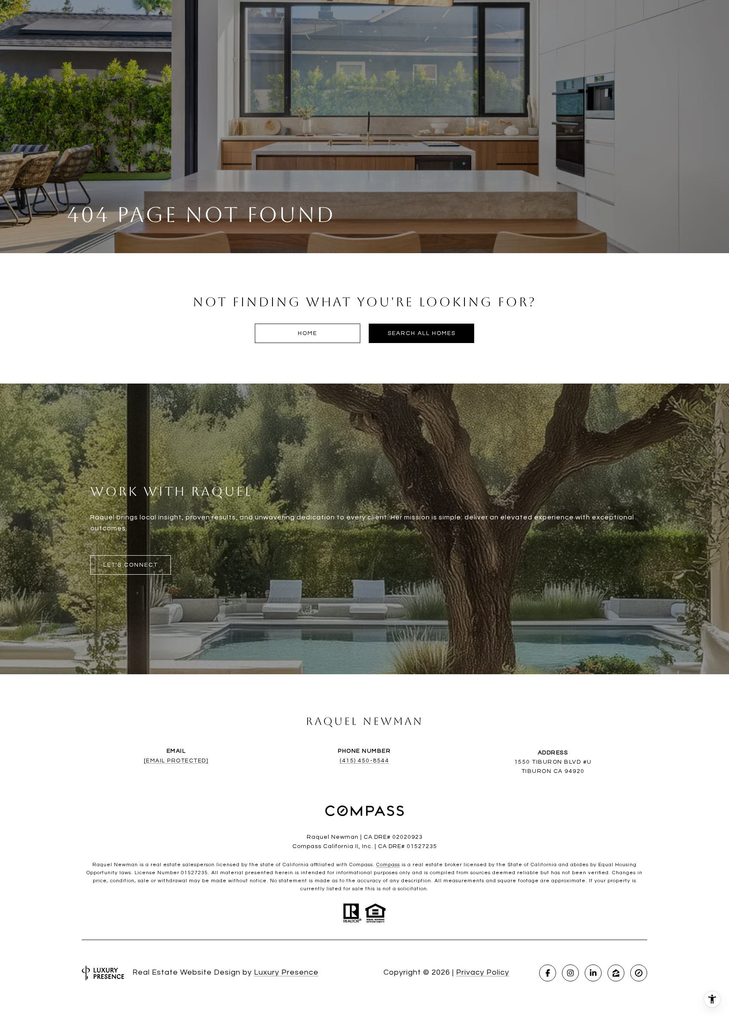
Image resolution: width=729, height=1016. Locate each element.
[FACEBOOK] (547, 973)
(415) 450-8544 (364, 761)
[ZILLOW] (616, 973)
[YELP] (638, 973)
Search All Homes (422, 333)
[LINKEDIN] (593, 973)
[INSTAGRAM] (570, 973)
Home (307, 333)
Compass (388, 864)
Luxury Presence (286, 972)
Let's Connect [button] (130, 565)
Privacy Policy (482, 972)
